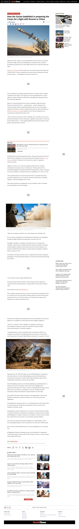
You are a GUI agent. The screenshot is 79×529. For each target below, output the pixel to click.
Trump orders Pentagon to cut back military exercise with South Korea (68, 45)
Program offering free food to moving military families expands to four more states (20, 482)
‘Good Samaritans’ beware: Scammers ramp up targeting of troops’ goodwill (21, 473)
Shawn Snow (12, 22)
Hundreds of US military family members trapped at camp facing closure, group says (63, 276)
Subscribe (24, 513)
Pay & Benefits (26, 1)
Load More (28, 499)
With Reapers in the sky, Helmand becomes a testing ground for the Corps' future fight (32, 145)
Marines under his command (16, 111)
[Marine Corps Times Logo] (15, 1)
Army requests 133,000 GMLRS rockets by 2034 (67, 31)
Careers (59, 514)
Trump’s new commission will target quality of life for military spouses (20, 464)
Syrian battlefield (14, 70)
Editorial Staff (43, 516)
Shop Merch (24, 518)
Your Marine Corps (14, 13)
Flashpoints (32, 1)
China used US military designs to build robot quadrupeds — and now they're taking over (63, 26)
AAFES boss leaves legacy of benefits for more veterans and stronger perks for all (21, 455)
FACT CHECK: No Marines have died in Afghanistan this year (63, 270)
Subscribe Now (74, 1)
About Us (60, 513)
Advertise (42, 513)
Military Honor (63, 1)
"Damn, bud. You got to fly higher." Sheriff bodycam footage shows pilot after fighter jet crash (67, 39)
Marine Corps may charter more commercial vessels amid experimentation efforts (63, 265)
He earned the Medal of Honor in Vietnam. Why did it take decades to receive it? (64, 282)
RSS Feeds (24, 516)
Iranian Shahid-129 (23, 289)
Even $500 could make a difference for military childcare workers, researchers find (21, 491)
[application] (64, 19)
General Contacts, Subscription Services (48, 514)
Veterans (68, 1)
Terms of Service (7, 514)
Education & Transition (54, 1)
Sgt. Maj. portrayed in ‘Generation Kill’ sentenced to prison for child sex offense (63, 288)
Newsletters (24, 514)
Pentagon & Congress (40, 1)
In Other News (11, 452)
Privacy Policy (7, 513)
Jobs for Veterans (61, 516)
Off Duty (47, 1)
